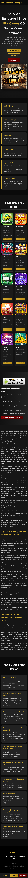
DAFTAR (12, 857)
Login (5, 875)
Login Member (14, 55)
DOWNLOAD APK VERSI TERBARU (12, 417)
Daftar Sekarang (14, 50)
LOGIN (6, 857)
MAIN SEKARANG (7, 238)
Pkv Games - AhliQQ (11, 2)
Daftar (14, 875)
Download (23, 875)
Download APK (14, 60)
